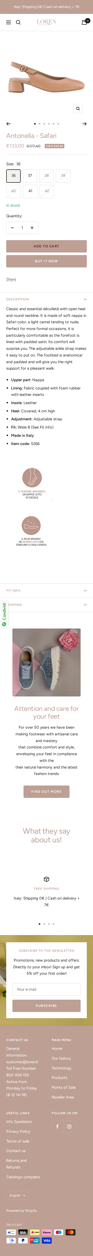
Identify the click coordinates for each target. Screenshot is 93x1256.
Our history (61, 1058)
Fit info (13, 590)
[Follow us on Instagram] (69, 1126)
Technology (62, 1068)
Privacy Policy (18, 1131)
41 (30, 191)
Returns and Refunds (16, 1164)
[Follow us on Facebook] (57, 1126)
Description (17, 299)
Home (57, 1048)
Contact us (16, 1150)
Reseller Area (63, 1097)
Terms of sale (17, 1141)
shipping (14, 605)
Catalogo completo (23, 1177)
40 (13, 191)
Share (11, 279)
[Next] (84, 124)
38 (46, 175)
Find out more (46, 791)
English (15, 1195)
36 (13, 175)
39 (63, 175)
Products (59, 1077)
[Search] (18, 22)
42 (47, 191)
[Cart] (84, 22)
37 (30, 175)
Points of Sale (64, 1087)
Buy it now (46, 261)
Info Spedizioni (19, 1121)
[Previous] (8, 124)
